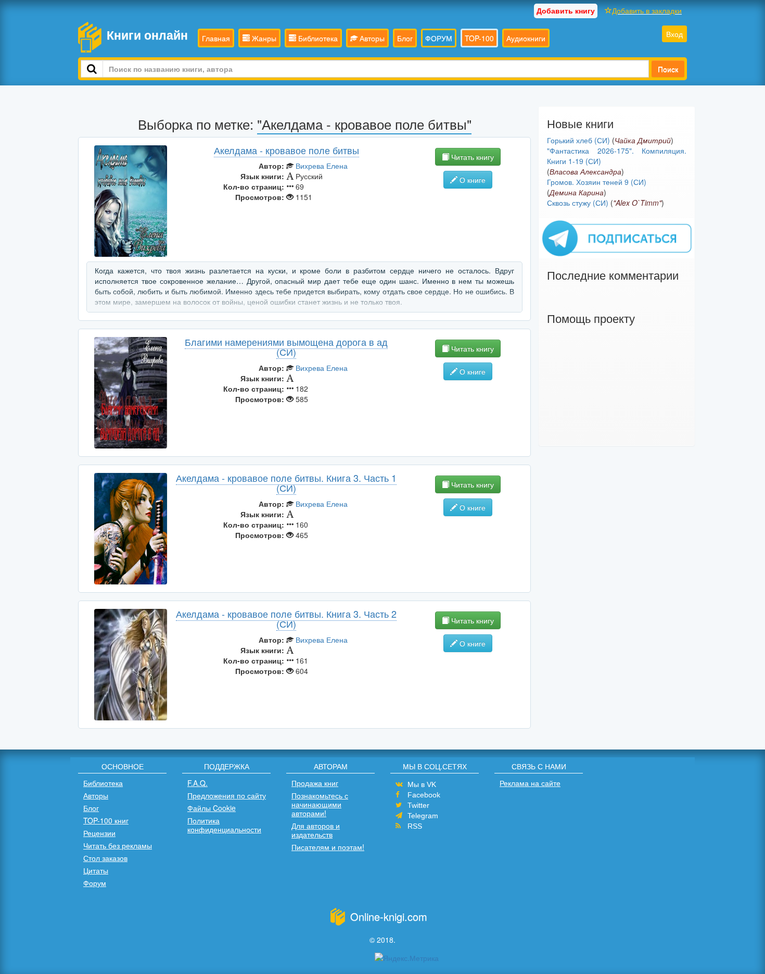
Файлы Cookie (211, 808)
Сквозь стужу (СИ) (577, 202)
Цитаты (95, 870)
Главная (216, 38)
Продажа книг (314, 783)
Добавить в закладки (647, 10)
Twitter (418, 805)
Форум (94, 883)
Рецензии (99, 833)
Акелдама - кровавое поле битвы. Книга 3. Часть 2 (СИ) (286, 619)
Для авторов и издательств (315, 830)
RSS (414, 826)
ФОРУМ (438, 38)
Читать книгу (471, 157)
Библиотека (317, 38)
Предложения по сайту (226, 795)
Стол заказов (105, 858)
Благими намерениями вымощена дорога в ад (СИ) (286, 347)
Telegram (422, 815)
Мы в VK (421, 784)
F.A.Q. (197, 783)
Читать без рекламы (117, 845)
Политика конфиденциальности (224, 824)
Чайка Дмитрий (643, 140)
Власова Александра (585, 171)
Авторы (371, 38)
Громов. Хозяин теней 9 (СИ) (596, 182)
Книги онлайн (147, 34)
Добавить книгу (566, 10)
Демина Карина (577, 192)
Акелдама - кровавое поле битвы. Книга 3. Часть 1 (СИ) (286, 483)
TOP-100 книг (106, 820)
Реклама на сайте (530, 783)
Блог (405, 38)
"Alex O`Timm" (637, 202)
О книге (471, 179)
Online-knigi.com (388, 916)
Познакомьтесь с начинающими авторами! (319, 804)
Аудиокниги (525, 38)
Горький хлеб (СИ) (578, 140)
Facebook (423, 794)
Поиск (668, 69)
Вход (674, 34)
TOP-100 (479, 38)
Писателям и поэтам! (327, 847)
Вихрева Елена (322, 165)
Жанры (263, 38)
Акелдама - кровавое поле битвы (286, 150)
